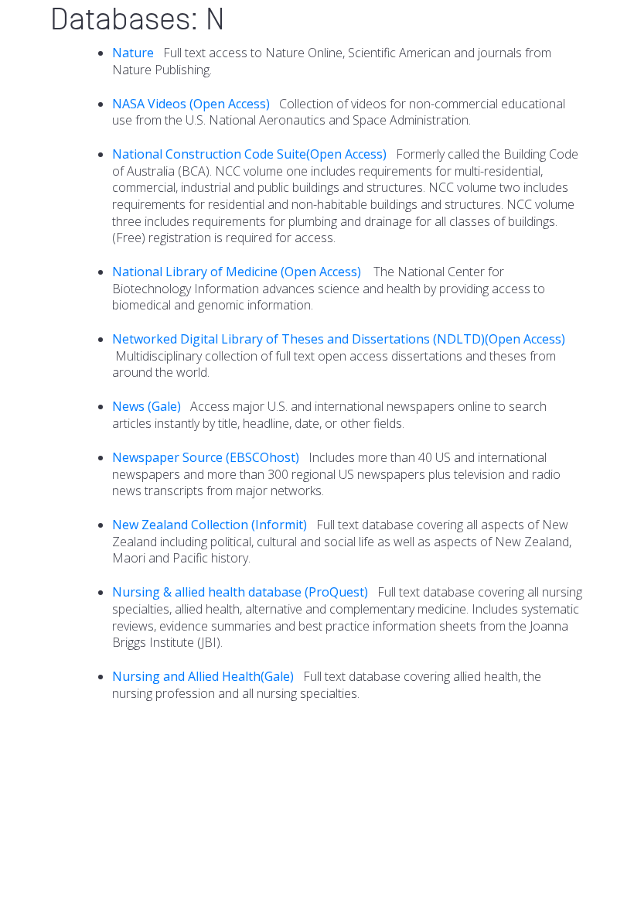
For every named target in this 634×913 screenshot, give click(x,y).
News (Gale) (146, 406)
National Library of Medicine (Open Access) (238, 271)
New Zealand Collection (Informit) (209, 524)
